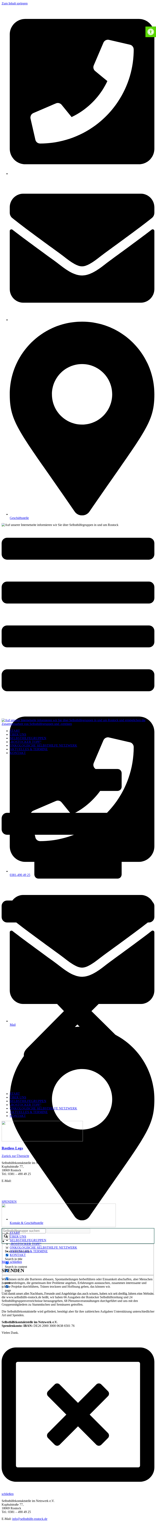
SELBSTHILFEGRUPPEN (28, 738)
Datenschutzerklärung (16, 1194)
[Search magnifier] (6, 1236)
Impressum (9, 1187)
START (15, 731)
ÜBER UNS (18, 734)
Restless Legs (12, 1148)
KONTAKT (18, 753)
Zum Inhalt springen (15, 3)
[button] (78, 923)
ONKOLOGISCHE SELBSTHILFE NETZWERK (43, 745)
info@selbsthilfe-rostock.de (29, 1181)
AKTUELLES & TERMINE (29, 749)
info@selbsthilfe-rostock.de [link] (29, 1519)
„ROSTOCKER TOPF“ (25, 742)
